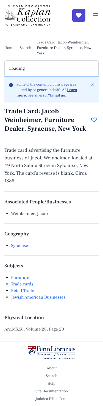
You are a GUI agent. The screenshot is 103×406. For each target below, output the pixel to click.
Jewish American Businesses (38, 297)
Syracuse (19, 245)
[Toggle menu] (95, 15)
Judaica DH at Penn (51, 398)
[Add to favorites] (94, 120)
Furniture (20, 277)
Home (9, 47)
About (52, 368)
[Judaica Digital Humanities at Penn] (51, 352)
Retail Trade (22, 290)
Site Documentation (51, 391)
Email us (57, 95)
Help (51, 383)
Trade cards (22, 284)
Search (25, 47)
